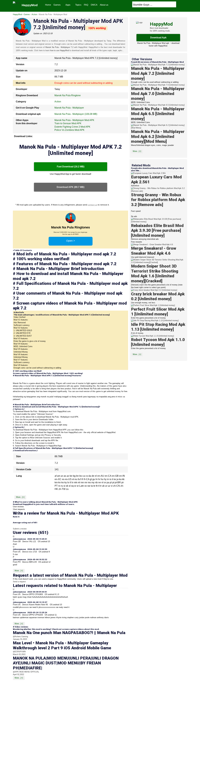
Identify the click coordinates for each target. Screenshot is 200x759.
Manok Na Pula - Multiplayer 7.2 (59, 47)
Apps (67, 5)
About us (104, 5)
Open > (70, 240)
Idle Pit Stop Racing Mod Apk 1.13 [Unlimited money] (158, 327)
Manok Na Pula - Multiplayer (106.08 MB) (75, 114)
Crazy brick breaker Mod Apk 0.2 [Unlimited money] (158, 296)
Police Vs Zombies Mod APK (69, 130)
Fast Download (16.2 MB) (70, 166)
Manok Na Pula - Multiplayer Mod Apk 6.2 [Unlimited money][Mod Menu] (157, 136)
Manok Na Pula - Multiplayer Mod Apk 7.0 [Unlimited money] (157, 93)
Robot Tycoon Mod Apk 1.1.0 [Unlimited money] (158, 342)
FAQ (86, 5)
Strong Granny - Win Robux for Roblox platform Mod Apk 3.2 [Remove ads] (158, 199)
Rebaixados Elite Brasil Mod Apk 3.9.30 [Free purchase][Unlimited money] (157, 230)
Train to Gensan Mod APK (67, 123)
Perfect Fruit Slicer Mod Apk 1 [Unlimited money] (157, 312)
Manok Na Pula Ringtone (67, 95)
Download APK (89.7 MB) (70, 187)
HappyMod (17, 14)
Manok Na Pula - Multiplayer (69, 107)
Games (57, 5)
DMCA (94, 5)
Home (48, 5)
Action (34, 14)
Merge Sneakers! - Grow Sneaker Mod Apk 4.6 (153, 251)
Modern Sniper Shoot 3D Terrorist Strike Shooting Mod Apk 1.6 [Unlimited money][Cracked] (154, 273)
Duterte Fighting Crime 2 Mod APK (72, 126)
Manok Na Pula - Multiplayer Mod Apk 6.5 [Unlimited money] (157, 113)
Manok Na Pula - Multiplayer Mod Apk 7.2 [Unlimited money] (157, 73)
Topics (78, 5)
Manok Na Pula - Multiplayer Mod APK (74, 120)
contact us (92, 205)
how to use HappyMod (59, 50)
